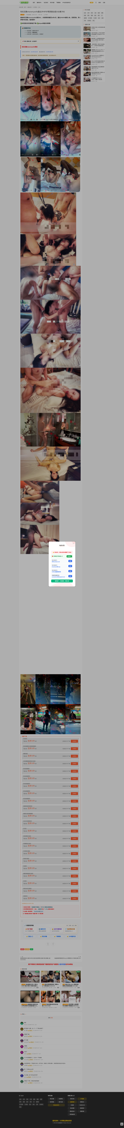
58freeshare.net (56, 561)
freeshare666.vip (56, 566)
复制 (70, 561)
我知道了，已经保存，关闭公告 (62, 581)
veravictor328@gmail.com (58, 576)
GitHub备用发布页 (56, 571)
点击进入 (69, 556)
